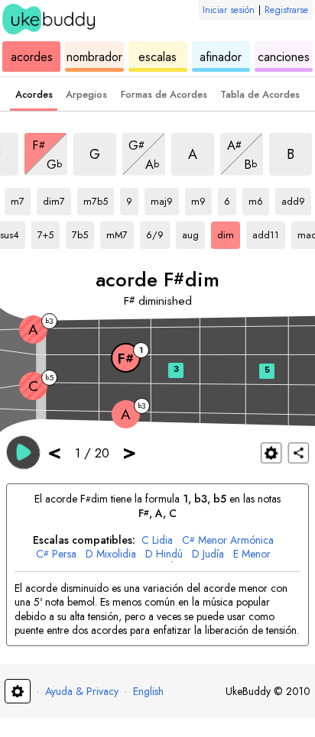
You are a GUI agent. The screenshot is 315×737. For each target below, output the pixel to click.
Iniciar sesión (229, 10)
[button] (23, 451)
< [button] (54, 451)
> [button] (129, 451)
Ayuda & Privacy (82, 691)
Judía (208, 554)
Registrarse (286, 10)
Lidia (157, 540)
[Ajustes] (271, 452)
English (148, 691)
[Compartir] (298, 452)
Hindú (164, 554)
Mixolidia (111, 554)
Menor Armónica (228, 540)
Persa (56, 554)
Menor (252, 554)
